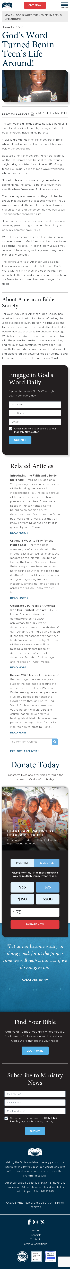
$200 (48, 899)
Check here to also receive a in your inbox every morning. (33, 1120)
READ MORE (18, 533)
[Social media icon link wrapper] (29, 1222)
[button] (64, 4)
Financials (35, 1235)
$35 (22, 887)
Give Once (47, 863)
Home (35, 1230)
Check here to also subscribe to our (35, 430)
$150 (22, 899)
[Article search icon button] (55, 741)
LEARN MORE (35, 1051)
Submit (20, 440)
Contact (35, 1239)
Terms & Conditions (35, 1244)
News (8, 15)
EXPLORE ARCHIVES (23, 751)
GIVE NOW (34, 5)
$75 (47, 887)
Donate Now (35, 924)
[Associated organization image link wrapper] (22, 1256)
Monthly (22, 863)
